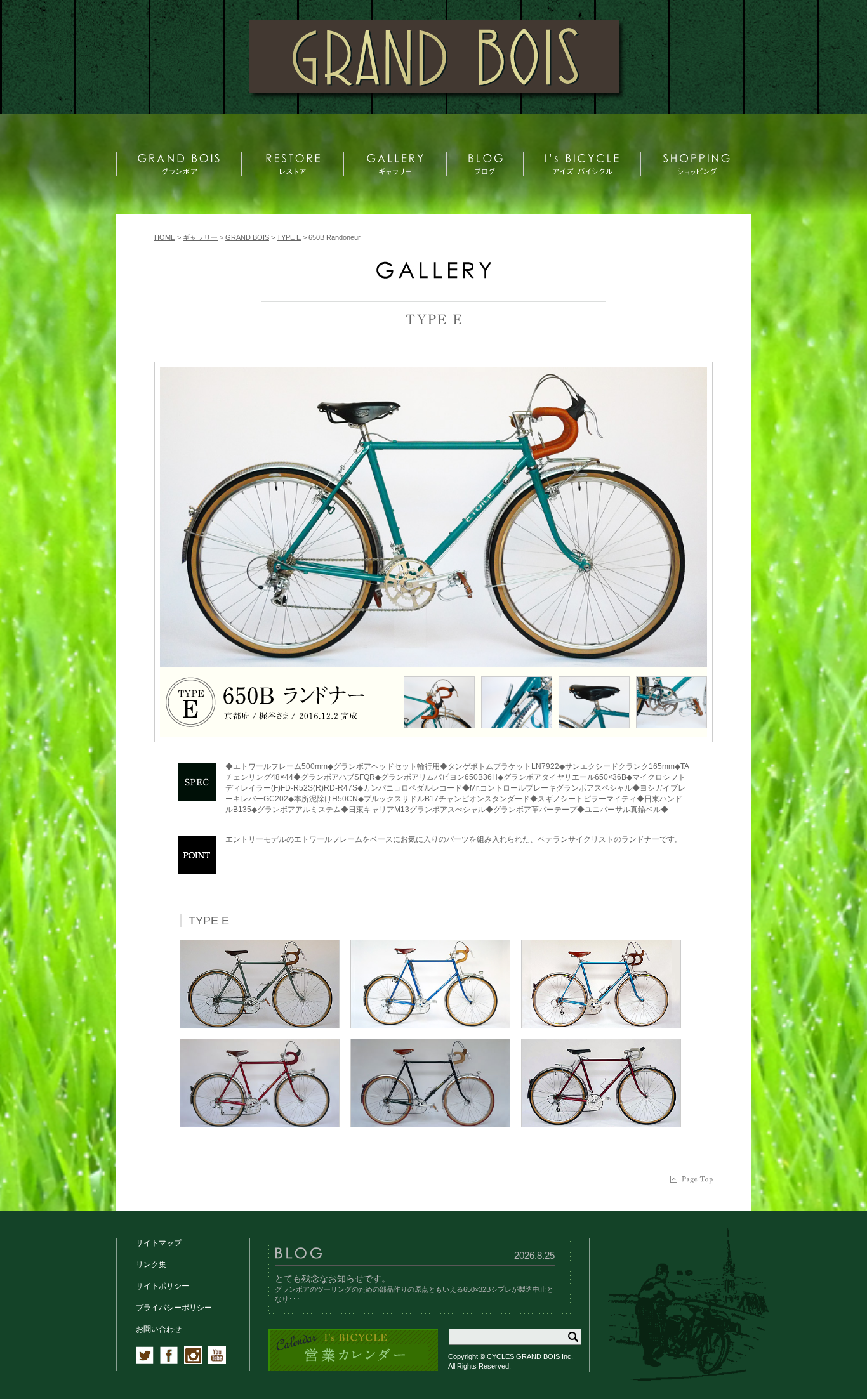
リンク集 (151, 1264)
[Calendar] (353, 1368)
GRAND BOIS (247, 237)
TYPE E (289, 237)
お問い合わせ (159, 1329)
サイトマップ (159, 1242)
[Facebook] (169, 1361)
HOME (164, 237)
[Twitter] (145, 1361)
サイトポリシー (162, 1286)
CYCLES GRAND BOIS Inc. (530, 1356)
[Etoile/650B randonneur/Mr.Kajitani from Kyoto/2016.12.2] (433, 517)
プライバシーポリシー (174, 1307)
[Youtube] (217, 1361)
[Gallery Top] (433, 275)
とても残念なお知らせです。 (332, 1278)
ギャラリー (200, 237)
